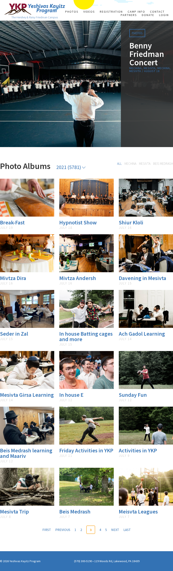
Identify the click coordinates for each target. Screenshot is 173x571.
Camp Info (136, 11)
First (46, 530)
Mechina (130, 163)
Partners (129, 15)
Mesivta (144, 163)
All (119, 163)
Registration (111, 11)
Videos (89, 11)
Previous (62, 530)
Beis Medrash (163, 163)
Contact (157, 11)
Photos (71, 11)
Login (164, 15)
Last (127, 530)
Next (115, 530)
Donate (148, 15)
